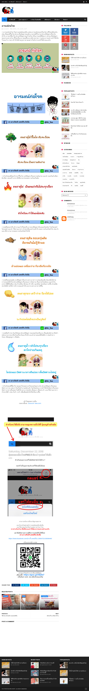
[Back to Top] (86, 689)
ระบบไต (75, 176)
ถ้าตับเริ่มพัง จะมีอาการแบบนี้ (47, 663)
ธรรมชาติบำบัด (66, 166)
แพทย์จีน (14, 29)
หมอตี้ (25, 29)
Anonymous (71, 203)
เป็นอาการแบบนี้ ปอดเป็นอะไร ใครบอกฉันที (11, 605)
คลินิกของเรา (19, 2)
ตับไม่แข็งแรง (66, 163)
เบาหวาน (65, 172)
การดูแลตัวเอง (45, 596)
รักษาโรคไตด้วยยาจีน (67, 182)
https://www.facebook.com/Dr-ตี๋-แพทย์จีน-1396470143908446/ (30, 538)
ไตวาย (72, 163)
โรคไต (76, 182)
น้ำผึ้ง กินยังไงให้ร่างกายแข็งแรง (78, 58)
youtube (69, 153)
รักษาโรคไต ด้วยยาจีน (6, 689)
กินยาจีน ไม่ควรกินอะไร (77, 102)
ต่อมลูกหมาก (73, 160)
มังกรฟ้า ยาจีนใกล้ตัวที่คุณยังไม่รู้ (79, 65)
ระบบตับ (69, 176)
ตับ (79, 160)
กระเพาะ (72, 156)
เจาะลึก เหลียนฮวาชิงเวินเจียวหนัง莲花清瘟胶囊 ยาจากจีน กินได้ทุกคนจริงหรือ (79, 112)
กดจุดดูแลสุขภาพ (78, 153)
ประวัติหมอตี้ (11, 2)
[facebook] (86, 1)
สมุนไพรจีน (82, 182)
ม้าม (82, 172)
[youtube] (84, 1)
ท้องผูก (78, 163)
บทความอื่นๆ (4, 2)
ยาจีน (18, 29)
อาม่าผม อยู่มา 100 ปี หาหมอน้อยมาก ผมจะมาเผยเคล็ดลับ (78, 119)
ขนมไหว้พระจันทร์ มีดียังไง (48, 606)
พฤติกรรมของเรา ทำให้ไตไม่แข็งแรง (29, 605)
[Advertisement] (30, 637)
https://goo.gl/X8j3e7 (34, 575)
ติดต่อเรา (25, 2)
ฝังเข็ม (70, 172)
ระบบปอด (6, 596)
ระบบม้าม (65, 179)
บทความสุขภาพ (22, 19)
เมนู (4, 19)
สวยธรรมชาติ (66, 185)
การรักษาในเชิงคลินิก (36, 19)
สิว (71, 185)
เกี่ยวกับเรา (57, 19)
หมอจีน (21, 29)
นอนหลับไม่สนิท (66, 169)
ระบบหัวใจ (71, 179)
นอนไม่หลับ (74, 166)
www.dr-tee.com (35, 403)
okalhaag (70, 217)
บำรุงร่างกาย (81, 169)
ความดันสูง (65, 160)
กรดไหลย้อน (65, 156)
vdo (64, 153)
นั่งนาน (73, 169)
